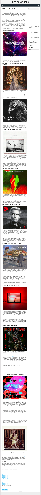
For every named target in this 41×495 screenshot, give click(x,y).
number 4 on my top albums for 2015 (13, 356)
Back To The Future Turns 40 (33, 36)
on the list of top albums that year (21, 456)
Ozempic (30, 38)
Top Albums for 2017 (5, 475)
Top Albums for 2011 (5, 482)
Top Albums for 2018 (5, 474)
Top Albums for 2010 (5, 483)
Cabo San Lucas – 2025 (32, 31)
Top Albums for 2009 (5, 484)
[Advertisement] (33, 17)
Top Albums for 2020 (5, 471)
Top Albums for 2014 (5, 478)
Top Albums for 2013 (5, 479)
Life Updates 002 (31, 45)
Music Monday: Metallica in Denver (34, 37)
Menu (3, 5)
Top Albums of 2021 (6, 10)
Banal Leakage (20, 2)
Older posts (5, 489)
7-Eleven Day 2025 (32, 34)
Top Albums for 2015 (5, 477)
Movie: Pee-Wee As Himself (33, 42)
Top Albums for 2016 (5, 476)
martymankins (4, 12)
